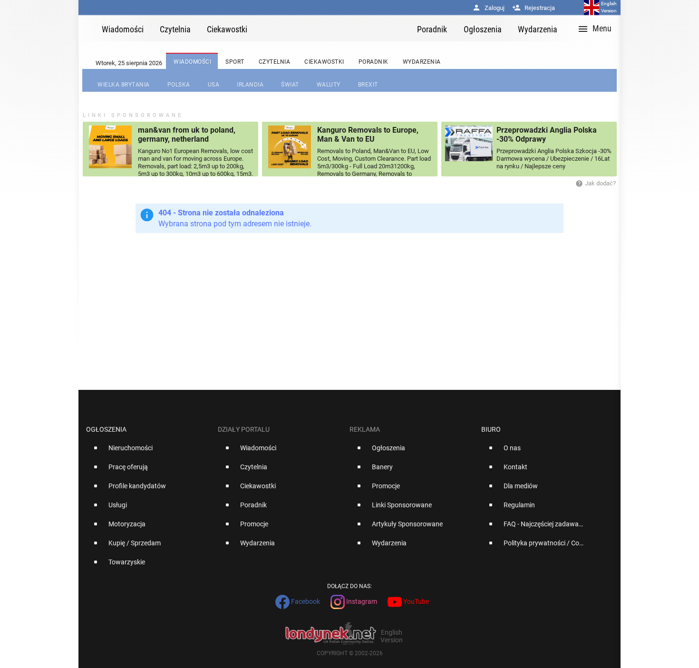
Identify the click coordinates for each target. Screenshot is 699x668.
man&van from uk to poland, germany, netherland (186, 135)
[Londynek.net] (336, 28)
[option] (148, 451)
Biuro (491, 429)
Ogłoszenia (106, 429)
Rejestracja (533, 7)
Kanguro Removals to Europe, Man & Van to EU (367, 135)
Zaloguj (488, 7)
